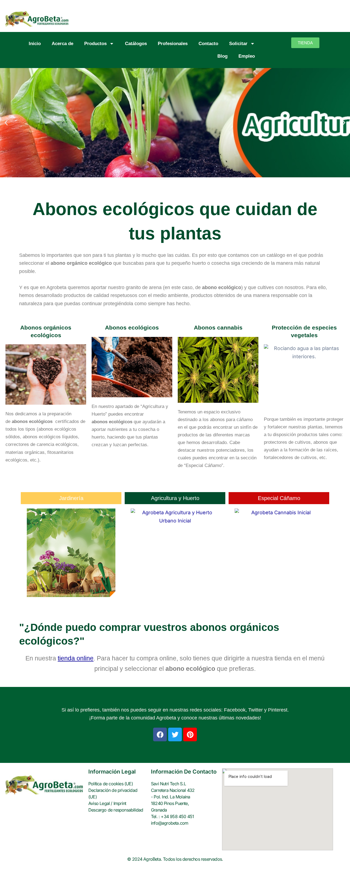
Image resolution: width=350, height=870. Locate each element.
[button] (6, 122)
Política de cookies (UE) (110, 783)
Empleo (246, 56)
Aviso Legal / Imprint (107, 803)
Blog (222, 56)
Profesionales (173, 43)
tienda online (76, 658)
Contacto (208, 43)
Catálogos (136, 43)
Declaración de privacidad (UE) (112, 793)
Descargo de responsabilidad (115, 810)
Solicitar (238, 43)
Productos (95, 43)
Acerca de (62, 43)
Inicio (35, 43)
